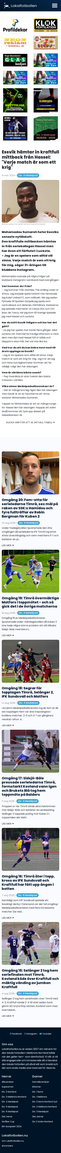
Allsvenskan (8, 1081)
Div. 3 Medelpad (40, 1111)
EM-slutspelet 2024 (12, 1126)
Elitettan (36, 1086)
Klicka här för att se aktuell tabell (29, 422)
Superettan (7, 1086)
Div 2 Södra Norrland (42, 1121)
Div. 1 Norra (37, 1091)
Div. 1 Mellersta (39, 1096)
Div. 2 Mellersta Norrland (44, 1106)
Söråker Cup (8, 1121)
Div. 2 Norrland (9, 1091)
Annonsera (7, 1145)
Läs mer (7, 545)
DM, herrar (7, 1116)
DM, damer (38, 1116)
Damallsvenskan (40, 1081)
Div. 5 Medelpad (10, 1106)
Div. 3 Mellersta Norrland (14, 1096)
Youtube (46, 1033)
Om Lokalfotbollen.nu (13, 1140)
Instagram (25, 270)
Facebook (16, 1033)
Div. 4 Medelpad (28, 175)
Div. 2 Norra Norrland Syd (44, 1101)
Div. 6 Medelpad (10, 1111)
